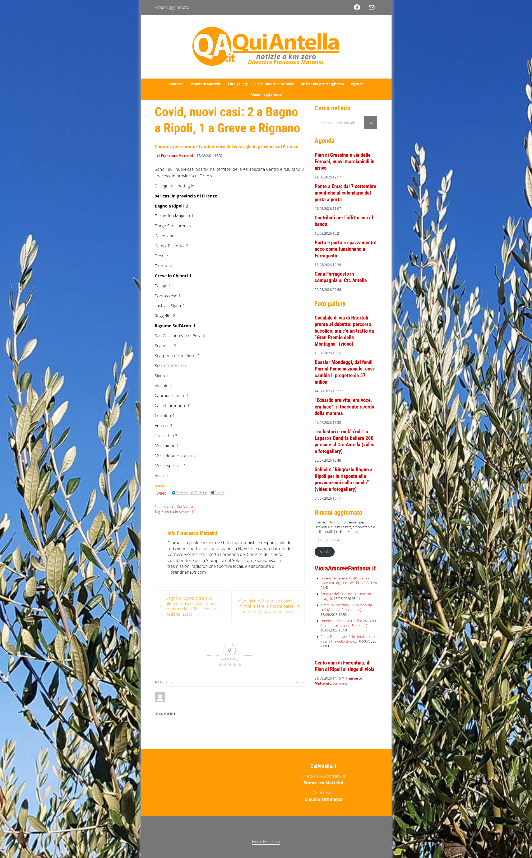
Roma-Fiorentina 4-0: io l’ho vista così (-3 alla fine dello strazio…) (347, 639)
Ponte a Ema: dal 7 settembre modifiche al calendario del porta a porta (345, 192)
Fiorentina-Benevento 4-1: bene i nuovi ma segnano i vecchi (344, 580)
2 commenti (339, 683)
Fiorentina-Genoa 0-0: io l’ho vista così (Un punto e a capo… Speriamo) (348, 623)
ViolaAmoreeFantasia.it (345, 568)
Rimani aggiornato (172, 7)
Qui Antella (185, 506)
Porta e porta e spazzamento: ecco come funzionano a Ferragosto (345, 249)
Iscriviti (324, 551)
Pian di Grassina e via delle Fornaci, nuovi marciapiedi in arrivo (344, 161)
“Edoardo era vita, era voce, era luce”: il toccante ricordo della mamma (344, 406)
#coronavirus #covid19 (178, 511)
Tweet (160, 492)
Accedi (299, 682)
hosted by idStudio (266, 842)
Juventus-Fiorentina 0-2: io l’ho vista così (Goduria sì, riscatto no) (346, 607)
